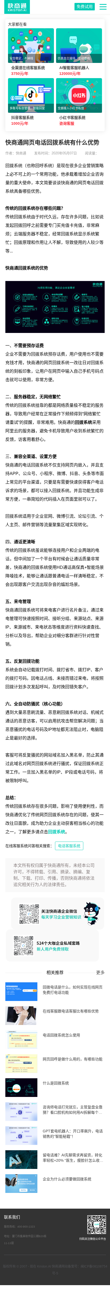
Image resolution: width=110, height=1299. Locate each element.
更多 (100, 972)
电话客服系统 (69, 846)
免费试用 (85, 6)
